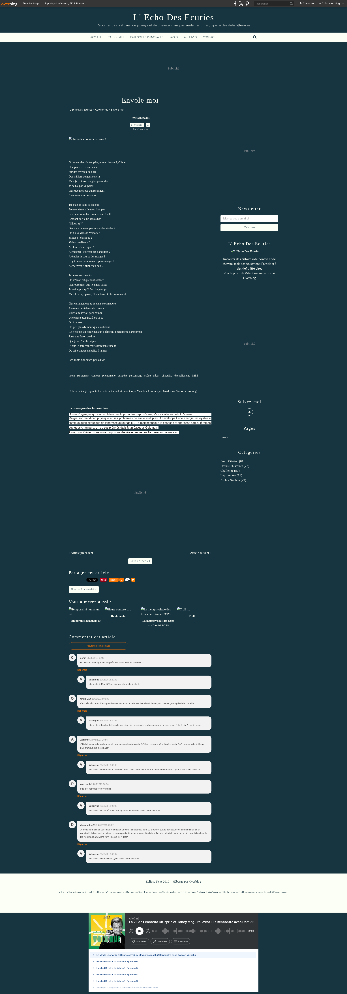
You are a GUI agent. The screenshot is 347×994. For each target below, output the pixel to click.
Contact (209, 37)
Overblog (195, 881)
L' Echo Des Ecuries (173, 17)
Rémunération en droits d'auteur (204, 892)
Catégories (116, 37)
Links (224, 437)
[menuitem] (96, 37)
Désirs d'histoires (140, 118)
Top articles (143, 892)
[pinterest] (247, 3)
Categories (101, 109)
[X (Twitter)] (241, 3)
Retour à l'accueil (140, 561)
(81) (232, 461)
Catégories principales (146, 37)
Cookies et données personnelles (252, 892)
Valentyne (251, 273)
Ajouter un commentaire (98, 646)
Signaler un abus (169, 892)
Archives (190, 37)
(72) (234, 466)
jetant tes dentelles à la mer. (92, 350)
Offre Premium (228, 892)
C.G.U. (184, 892)
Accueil (96, 37)
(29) (233, 480)
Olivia (101, 359)
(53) (230, 470)
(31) (231, 475)
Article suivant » (200, 553)
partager (162, 941)
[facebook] (235, 3)
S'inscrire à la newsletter (83, 589)
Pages (174, 37)
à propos (183, 941)
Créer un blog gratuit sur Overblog (119, 892)
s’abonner (141, 941)
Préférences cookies (278, 892)
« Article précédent (81, 553)
